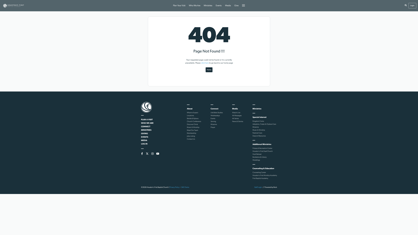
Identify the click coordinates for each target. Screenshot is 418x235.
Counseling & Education (263, 169)
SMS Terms (185, 187)
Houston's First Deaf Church (263, 151)
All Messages (237, 116)
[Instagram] (152, 153)
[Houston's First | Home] (146, 107)
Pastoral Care (257, 133)
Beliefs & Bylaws (192, 118)
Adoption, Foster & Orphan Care (264, 124)
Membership (191, 133)
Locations (190, 116)
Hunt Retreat (257, 154)
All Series (235, 118)
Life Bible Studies (217, 113)
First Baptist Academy (260, 178)
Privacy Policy (174, 187)
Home (209, 70)
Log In (144, 144)
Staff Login (258, 187)
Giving (144, 134)
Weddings (256, 160)
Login (412, 6)
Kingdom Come (258, 121)
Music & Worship (193, 127)
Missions (214, 124)
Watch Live (236, 113)
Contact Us (191, 139)
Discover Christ (192, 124)
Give (236, 6)
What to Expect (192, 113)
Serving (213, 121)
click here (205, 63)
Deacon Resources (259, 136)
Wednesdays (215, 116)
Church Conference (194, 121)
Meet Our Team (192, 130)
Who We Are (194, 6)
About (189, 109)
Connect (145, 127)
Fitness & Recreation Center (262, 148)
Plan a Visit (147, 120)
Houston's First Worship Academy (265, 175)
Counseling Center (259, 172)
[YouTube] (157, 153)
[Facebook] (142, 153)
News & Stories (237, 121)
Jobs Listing (191, 136)
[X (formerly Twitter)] (147, 153)
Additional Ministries (262, 144)
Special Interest (259, 117)
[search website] (405, 5)
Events (219, 6)
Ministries (208, 6)
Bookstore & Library (260, 157)
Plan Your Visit (179, 6)
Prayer (213, 127)
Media (228, 6)
